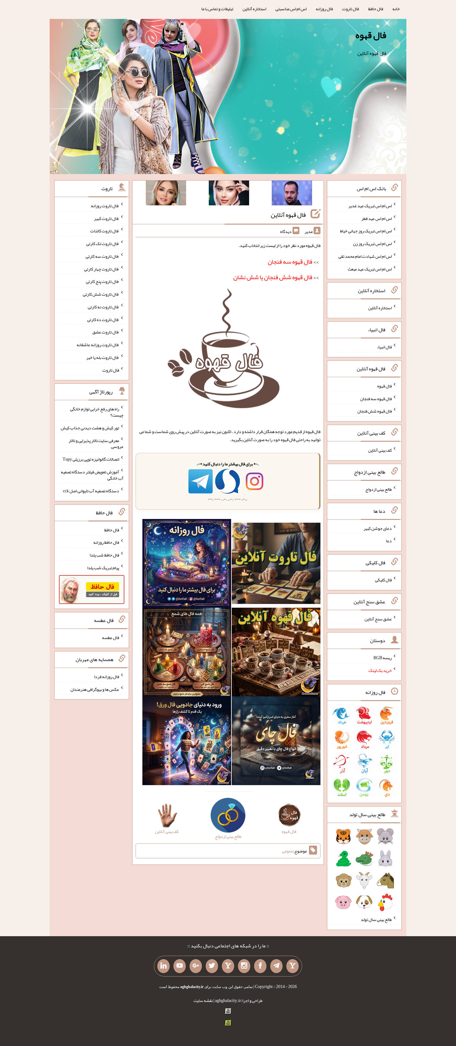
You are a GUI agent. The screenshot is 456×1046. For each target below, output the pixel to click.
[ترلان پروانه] (229, 194)
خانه (396, 8)
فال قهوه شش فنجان (374, 411)
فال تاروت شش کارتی (101, 294)
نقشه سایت (203, 1000)
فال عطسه (110, 637)
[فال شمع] (186, 653)
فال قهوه (370, 35)
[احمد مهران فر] (292, 194)
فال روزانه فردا (106, 676)
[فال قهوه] (276, 653)
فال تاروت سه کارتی (102, 256)
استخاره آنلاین (254, 8)
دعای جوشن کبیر (378, 528)
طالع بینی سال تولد (376, 919)
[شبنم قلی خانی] (166, 194)
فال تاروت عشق (105, 332)
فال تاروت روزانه (105, 205)
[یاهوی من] (292, 966)
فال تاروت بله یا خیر (102, 357)
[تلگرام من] (276, 966)
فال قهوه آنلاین (288, 214)
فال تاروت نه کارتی (103, 306)
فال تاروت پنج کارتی (102, 281)
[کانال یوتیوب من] (179, 966)
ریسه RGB (382, 657)
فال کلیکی (383, 579)
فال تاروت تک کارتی (102, 243)
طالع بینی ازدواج (378, 489)
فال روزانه (324, 8)
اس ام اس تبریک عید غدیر (370, 205)
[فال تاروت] (276, 564)
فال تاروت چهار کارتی (101, 268)
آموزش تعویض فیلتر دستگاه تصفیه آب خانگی (92, 474)
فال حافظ (375, 8)
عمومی (287, 851)
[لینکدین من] (163, 966)
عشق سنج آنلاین (378, 618)
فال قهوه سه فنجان (376, 398)
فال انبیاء (384, 346)
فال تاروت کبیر (106, 218)
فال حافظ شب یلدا (104, 555)
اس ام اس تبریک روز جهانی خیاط (366, 230)
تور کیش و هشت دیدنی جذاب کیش (90, 427)
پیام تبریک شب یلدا (103, 567)
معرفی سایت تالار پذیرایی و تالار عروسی (96, 443)
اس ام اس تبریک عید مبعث (370, 268)
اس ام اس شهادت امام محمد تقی (365, 256)
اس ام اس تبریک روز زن (372, 243)
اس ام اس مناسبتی (290, 8)
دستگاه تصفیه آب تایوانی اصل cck (91, 490)
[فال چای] (276, 742)
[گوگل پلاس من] (196, 966)
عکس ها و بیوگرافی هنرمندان (94, 689)
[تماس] (228, 966)
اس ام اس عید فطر (376, 218)
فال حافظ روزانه (106, 542)
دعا (389, 540)
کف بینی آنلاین (380, 450)
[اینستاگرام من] (244, 966)
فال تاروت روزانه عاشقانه (98, 344)
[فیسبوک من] (260, 966)
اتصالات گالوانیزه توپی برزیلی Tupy (91, 459)
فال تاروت (350, 8)
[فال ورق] (186, 742)
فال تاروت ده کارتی (103, 319)
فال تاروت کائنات (104, 230)
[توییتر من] (212, 966)
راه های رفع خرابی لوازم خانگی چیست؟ (96, 412)
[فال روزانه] (186, 564)
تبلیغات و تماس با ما (217, 8)
